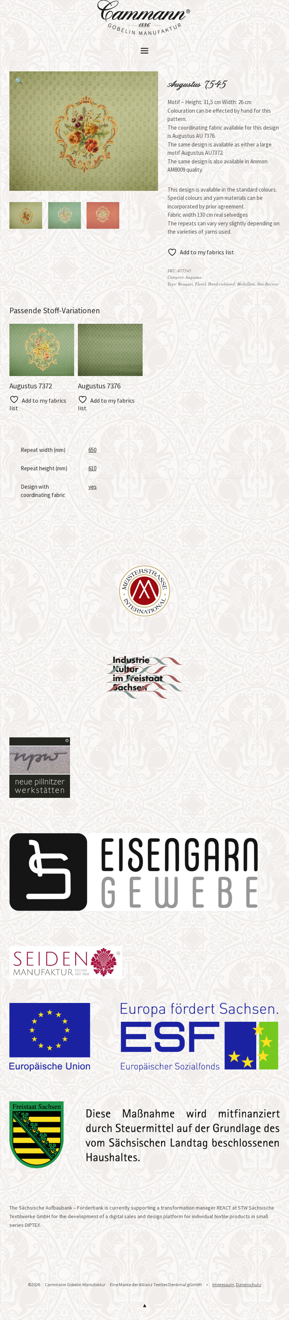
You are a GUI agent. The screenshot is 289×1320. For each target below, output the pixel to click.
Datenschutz (248, 1284)
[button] (18, 80)
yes (92, 486)
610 (92, 468)
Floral (200, 284)
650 (92, 449)
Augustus (193, 277)
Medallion (246, 284)
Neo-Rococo (267, 284)
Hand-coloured (221, 284)
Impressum (223, 1284)
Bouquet (185, 284)
